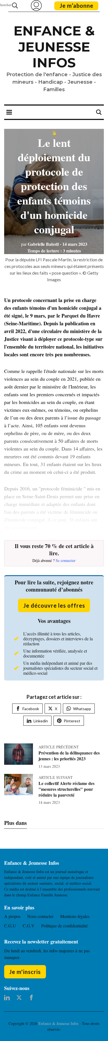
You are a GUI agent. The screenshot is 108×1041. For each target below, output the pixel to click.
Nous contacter (40, 916)
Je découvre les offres (54, 605)
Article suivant (55, 777)
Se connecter (66, 560)
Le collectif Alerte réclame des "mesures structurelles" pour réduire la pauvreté (66, 789)
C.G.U (10, 926)
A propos (12, 916)
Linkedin (41, 720)
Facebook (30, 708)
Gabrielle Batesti (40, 244)
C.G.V (29, 926)
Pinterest (72, 720)
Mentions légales (74, 916)
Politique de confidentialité (64, 926)
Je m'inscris (25, 971)
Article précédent (58, 747)
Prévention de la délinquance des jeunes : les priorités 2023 (69, 756)
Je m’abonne (76, 5)
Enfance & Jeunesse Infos (54, 47)
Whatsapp (82, 708)
